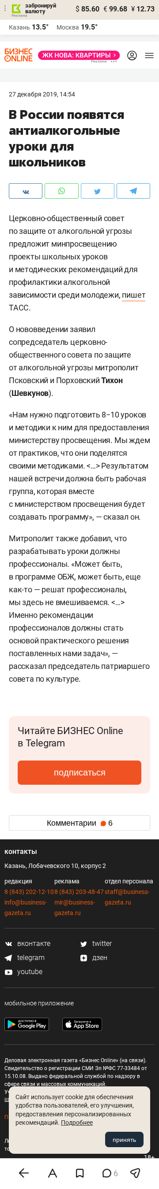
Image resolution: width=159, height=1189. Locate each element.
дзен (99, 957)
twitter (101, 943)
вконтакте (32, 943)
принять (124, 1139)
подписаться (80, 772)
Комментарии (80, 823)
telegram (30, 957)
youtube (28, 971)
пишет (133, 294)
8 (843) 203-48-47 (79, 891)
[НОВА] (76, 55)
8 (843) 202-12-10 (29, 891)
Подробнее (77, 1122)
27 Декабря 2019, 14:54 (42, 94)
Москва (68, 27)
